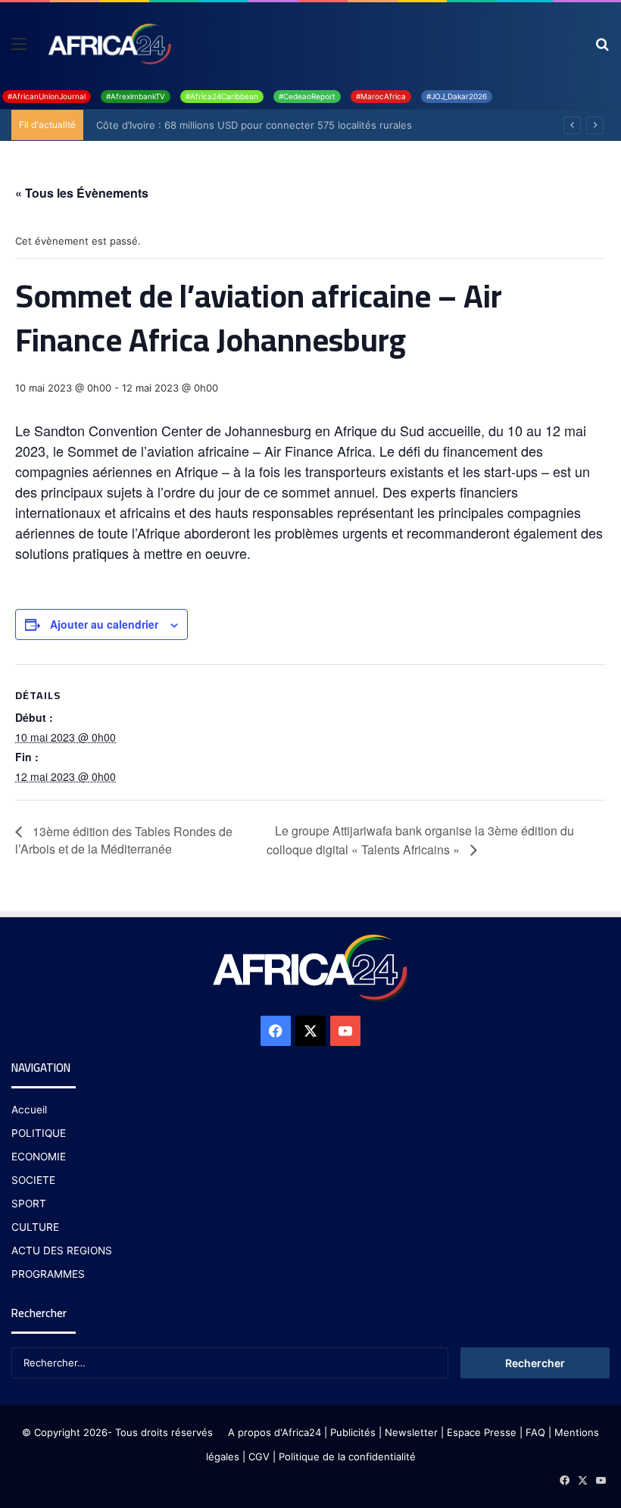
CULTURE (35, 1227)
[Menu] (19, 49)
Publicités (353, 1432)
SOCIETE (33, 1180)
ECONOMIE (38, 1157)
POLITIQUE (38, 1133)
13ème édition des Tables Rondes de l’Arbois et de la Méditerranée (123, 840)
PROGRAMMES (48, 1274)
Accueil (29, 1110)
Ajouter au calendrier (104, 624)
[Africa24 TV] (108, 43)
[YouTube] (345, 1031)
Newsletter (411, 1432)
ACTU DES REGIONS (61, 1250)
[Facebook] (276, 1031)
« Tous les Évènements (81, 192)
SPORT (28, 1203)
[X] (310, 1031)
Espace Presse (480, 1432)
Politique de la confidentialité (347, 1456)
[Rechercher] (602, 49)
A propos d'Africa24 (274, 1432)
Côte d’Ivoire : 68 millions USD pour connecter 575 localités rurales (249, 125)
